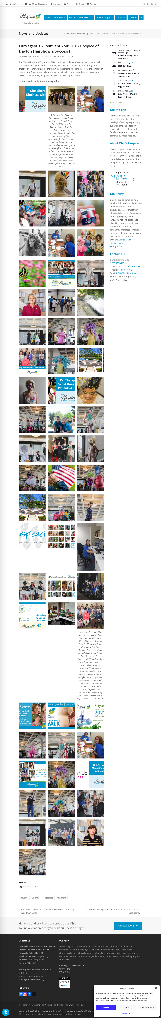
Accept (106, 1007)
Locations (57, 4)
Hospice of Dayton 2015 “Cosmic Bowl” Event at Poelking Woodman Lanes (46, 911)
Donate (82, 4)
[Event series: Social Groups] (133, 70)
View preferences (147, 1007)
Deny (127, 1007)
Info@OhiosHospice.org (38, 4)
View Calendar (116, 102)
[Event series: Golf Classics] (133, 63)
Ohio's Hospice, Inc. (43, 1011)
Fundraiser (36, 897)
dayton (24, 897)
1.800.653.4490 (16, 4)
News (82, 1005)
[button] (156, 988)
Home (66, 33)
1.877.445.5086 (133, 266)
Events (93, 4)
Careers (70, 4)
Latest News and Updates (82, 33)
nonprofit (61, 897)
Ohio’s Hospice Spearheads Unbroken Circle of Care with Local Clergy (112, 911)
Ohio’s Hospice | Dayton (62, 56)
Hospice (49, 897)
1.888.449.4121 (127, 269)
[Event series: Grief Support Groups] (130, 53)
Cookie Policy (125, 1013)
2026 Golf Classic (125, 66)
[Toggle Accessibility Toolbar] (6, 1012)
